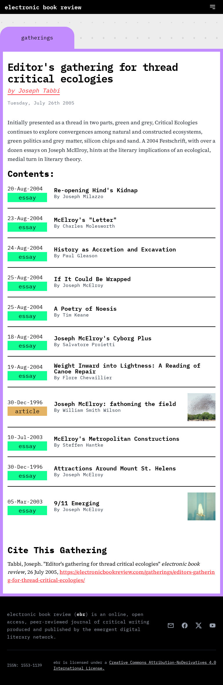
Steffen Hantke (83, 445)
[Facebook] (184, 625)
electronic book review (43, 7)
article (27, 411)
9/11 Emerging (76, 503)
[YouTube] (212, 625)
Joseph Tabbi (39, 90)
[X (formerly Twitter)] (198, 625)
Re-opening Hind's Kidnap (96, 190)
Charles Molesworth (89, 226)
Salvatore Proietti (89, 344)
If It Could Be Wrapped (92, 279)
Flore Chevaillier (87, 377)
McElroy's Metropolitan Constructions (116, 438)
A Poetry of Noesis (85, 308)
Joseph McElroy (83, 285)
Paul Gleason (80, 255)
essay (27, 197)
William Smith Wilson (92, 410)
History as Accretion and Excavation (115, 249)
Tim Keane (76, 315)
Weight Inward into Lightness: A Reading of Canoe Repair (127, 368)
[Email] (170, 625)
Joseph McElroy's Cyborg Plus (103, 338)
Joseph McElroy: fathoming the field (115, 404)
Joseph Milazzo (83, 196)
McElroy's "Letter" (85, 219)
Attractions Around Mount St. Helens (115, 468)
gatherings (37, 37)
